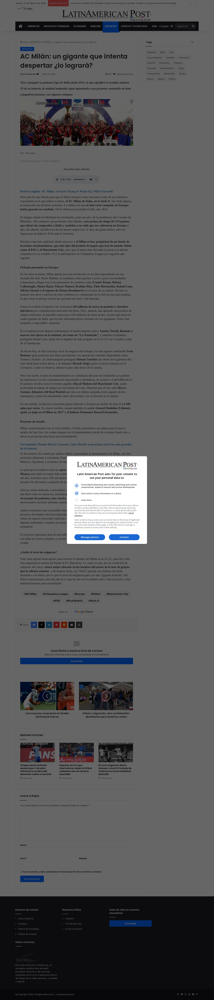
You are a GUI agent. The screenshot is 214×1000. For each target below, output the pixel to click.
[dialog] (107, 500)
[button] (107, 500)
